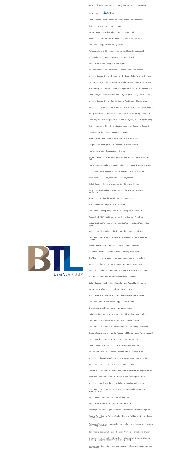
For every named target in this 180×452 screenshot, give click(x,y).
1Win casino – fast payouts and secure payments (111, 178)
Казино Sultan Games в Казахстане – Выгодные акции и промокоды (120, 370)
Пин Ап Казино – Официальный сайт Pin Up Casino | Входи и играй (120, 165)
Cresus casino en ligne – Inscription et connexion (110, 308)
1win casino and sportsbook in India (105, 26)
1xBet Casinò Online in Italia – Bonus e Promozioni (111, 32)
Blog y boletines (125, 6)
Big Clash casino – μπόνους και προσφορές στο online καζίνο (117, 258)
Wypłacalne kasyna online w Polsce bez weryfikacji (111, 57)
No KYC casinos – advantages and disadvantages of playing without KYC (119, 158)
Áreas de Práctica (104, 6)
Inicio (91, 6)
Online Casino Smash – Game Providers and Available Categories (117, 283)
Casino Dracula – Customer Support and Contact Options (114, 320)
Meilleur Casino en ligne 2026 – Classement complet (112, 364)
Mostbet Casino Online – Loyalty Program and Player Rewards (116, 264)
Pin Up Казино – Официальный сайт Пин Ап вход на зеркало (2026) (120, 114)
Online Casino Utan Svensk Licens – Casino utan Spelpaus (114, 345)
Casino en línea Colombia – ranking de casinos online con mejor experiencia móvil (117, 390)
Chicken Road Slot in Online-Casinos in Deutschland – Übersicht (117, 172)
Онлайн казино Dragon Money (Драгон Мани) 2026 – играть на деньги (118, 238)
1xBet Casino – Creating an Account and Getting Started (114, 184)
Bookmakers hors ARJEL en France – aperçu (108, 205)
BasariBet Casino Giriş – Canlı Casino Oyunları (109, 132)
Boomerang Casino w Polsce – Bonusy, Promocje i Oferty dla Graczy (119, 432)
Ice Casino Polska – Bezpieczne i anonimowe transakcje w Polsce (118, 352)
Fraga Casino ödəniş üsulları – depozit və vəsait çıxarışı (113, 145)
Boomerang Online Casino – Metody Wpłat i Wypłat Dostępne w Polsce (120, 89)
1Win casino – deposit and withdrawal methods (110, 403)
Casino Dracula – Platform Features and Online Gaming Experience (118, 327)
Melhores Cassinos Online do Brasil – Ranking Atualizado (114, 252)
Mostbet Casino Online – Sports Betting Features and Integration (118, 101)
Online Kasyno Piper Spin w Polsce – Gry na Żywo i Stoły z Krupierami (119, 95)
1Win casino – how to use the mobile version (109, 397)
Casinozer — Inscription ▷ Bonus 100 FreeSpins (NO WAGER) (115, 211)
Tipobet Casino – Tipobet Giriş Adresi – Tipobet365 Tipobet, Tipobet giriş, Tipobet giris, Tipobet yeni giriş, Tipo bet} (119, 439)
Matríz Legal (94, 14)
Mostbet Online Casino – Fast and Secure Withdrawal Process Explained (121, 107)
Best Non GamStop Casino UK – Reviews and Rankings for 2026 (117, 377)
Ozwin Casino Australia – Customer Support (129, 126)
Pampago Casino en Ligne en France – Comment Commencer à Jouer (119, 410)
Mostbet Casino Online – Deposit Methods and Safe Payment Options (120, 76)
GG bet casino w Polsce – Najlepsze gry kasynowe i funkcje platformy (120, 82)
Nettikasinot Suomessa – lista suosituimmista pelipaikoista (115, 39)
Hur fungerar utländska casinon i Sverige (107, 151)
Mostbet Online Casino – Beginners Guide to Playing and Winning (118, 270)
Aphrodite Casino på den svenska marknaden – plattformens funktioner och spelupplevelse (121, 425)
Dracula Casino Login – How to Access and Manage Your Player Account (121, 333)
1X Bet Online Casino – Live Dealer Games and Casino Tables (116, 70)
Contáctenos (141, 6)
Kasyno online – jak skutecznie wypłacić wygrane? (111, 198)
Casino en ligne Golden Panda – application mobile (111, 302)
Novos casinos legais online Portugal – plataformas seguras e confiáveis (117, 191)
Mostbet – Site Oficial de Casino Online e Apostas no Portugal (116, 383)
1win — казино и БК (98, 126)
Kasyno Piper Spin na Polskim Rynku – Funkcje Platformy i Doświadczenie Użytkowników (121, 417)
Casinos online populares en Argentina (106, 45)
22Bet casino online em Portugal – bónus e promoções (113, 139)
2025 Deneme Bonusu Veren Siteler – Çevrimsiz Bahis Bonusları (117, 295)
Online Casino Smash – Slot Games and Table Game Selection (116, 20)
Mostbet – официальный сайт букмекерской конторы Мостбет (118, 358)
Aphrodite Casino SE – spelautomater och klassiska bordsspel (116, 51)
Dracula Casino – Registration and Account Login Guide (113, 339)
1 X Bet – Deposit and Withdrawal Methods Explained (112, 277)
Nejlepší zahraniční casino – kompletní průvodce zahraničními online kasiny (119, 224)
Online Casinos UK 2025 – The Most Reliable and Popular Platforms (119, 314)
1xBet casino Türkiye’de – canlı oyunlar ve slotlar (110, 289)
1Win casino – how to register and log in (107, 64)
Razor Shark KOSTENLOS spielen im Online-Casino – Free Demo (117, 217)
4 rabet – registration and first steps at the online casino (114, 245)
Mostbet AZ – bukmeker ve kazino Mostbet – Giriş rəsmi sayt (116, 231)
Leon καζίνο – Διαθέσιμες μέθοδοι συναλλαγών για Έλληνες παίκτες (120, 120)
